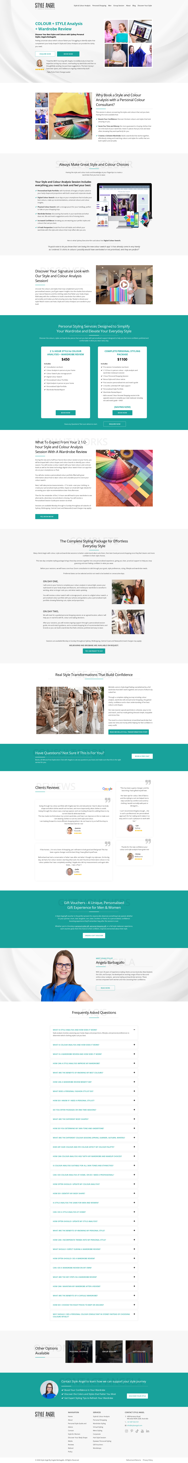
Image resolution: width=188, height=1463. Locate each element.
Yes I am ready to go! (94, 651)
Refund (70, 1448)
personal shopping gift (98, 926)
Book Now (68, 54)
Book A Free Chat (142, 756)
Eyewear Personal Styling (102, 1441)
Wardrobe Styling (99, 1423)
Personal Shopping (99, 5)
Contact (71, 1430)
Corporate (97, 1434)
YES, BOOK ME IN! (46, 517)
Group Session (118, 5)
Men (109, 5)
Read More (105, 988)
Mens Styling (97, 1430)
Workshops (97, 1448)
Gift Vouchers (98, 1445)
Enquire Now (45, 54)
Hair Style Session (99, 1438)
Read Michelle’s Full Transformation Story (128, 732)
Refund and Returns (133, 1460)
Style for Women (74, 1434)
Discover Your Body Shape (77, 1438)
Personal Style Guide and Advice (77, 1425)
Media (70, 1441)
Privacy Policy (148, 1460)
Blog (134, 5)
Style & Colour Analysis (82, 5)
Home (70, 1416)
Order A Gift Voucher (94, 935)
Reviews (71, 1445)
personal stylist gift (82, 926)
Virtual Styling (98, 1427)
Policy (70, 1452)
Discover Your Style (145, 5)
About (128, 5)
